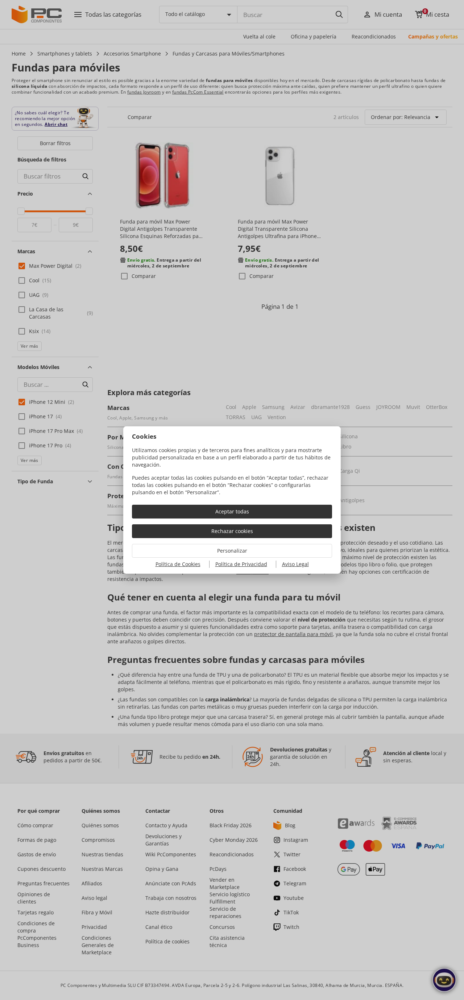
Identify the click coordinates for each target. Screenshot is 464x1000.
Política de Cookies (178, 564)
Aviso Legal (295, 564)
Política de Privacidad (241, 564)
